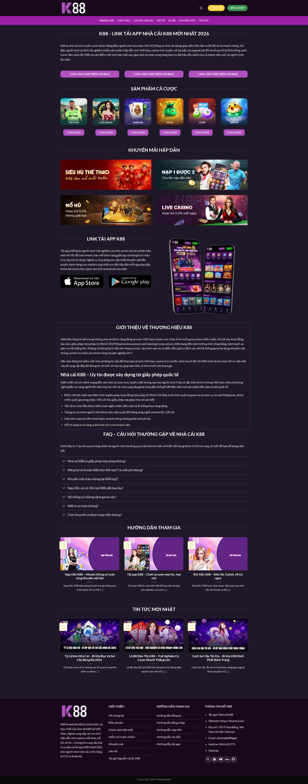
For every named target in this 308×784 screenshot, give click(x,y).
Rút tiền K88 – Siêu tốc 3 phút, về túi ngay (218, 576)
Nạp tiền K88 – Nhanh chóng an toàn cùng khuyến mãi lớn (90, 576)
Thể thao (123, 20)
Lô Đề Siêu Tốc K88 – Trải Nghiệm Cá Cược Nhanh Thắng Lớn (154, 658)
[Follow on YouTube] (221, 759)
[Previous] (59, 569)
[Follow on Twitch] (234, 759)
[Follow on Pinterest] (214, 759)
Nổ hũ (161, 20)
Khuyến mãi (187, 20)
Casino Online (144, 20)
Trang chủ (106, 20)
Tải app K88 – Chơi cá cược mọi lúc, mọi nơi (154, 576)
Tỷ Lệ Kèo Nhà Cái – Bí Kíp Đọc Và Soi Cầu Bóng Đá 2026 (90, 658)
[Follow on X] (208, 759)
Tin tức (204, 20)
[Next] (248, 569)
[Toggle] (63, 461)
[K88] (78, 8)
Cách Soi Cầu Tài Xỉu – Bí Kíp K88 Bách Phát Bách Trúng (218, 658)
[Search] (201, 8)
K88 (63, 45)
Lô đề (172, 20)
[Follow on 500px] (227, 759)
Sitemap (214, 750)
